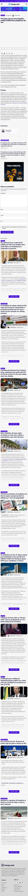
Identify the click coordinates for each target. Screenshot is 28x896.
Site (1, 221)
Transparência (4, 492)
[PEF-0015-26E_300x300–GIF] (14, 171)
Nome (2, 209)
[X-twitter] (15, 883)
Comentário (3, 193)
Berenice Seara (4, 739)
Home (2, 12)
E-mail (2, 215)
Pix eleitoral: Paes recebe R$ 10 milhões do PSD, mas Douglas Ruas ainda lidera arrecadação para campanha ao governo (13, 144)
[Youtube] (20, 883)
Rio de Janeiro (4, 303)
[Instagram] (17, 883)
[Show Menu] (1, 4)
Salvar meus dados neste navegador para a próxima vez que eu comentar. (14, 227)
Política (5, 12)
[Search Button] (26, 4)
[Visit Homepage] (14, 4)
